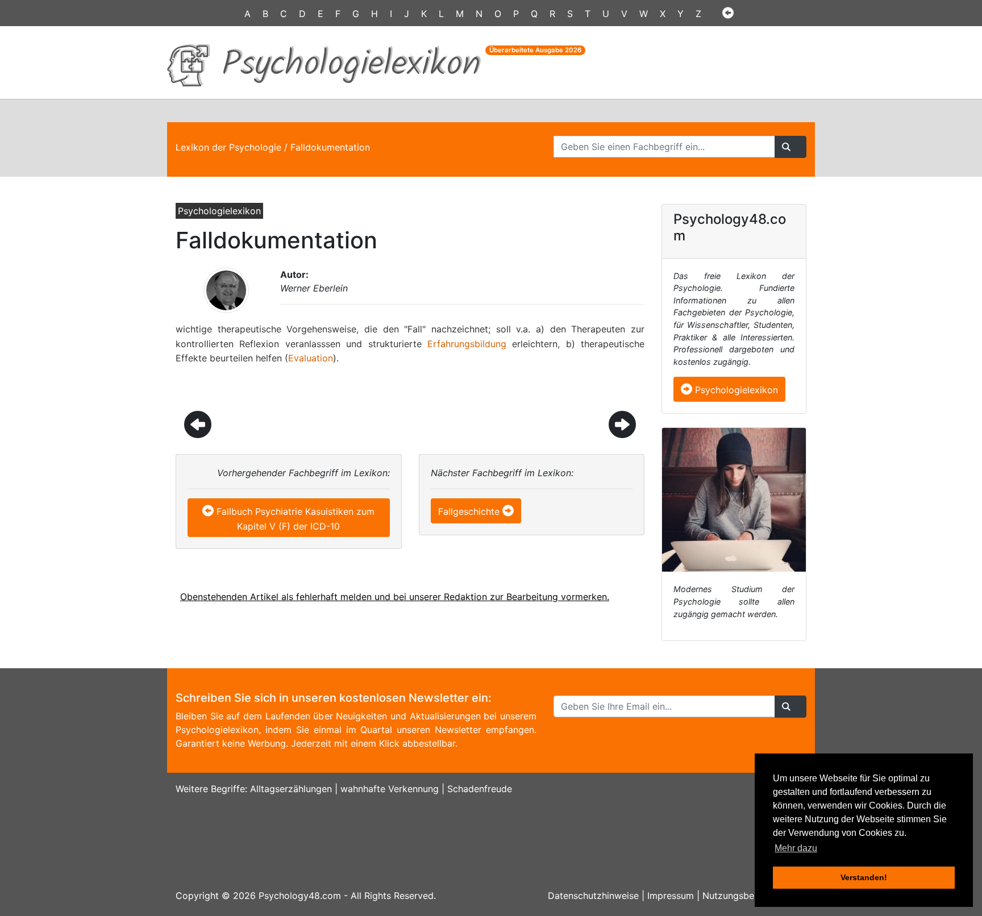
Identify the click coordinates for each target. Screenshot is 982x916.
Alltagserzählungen (291, 788)
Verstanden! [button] (863, 877)
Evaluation (310, 358)
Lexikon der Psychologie (228, 147)
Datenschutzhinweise (593, 895)
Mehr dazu (796, 848)
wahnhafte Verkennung (389, 788)
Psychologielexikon (735, 389)
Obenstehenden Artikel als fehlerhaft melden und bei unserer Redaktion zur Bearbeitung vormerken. (394, 596)
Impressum (670, 895)
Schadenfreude (479, 788)
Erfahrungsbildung (466, 343)
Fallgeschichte (469, 511)
